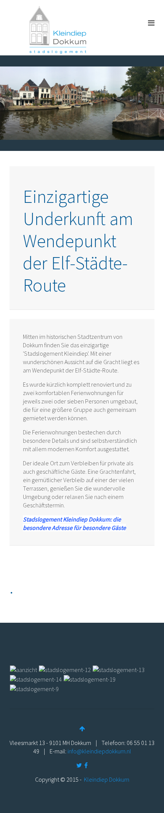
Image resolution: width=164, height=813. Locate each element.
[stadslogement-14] (36, 678)
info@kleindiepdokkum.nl (99, 751)
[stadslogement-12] (65, 669)
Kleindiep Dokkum (106, 779)
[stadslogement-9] (34, 688)
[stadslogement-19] (89, 678)
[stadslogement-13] (118, 669)
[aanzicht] (23, 669)
